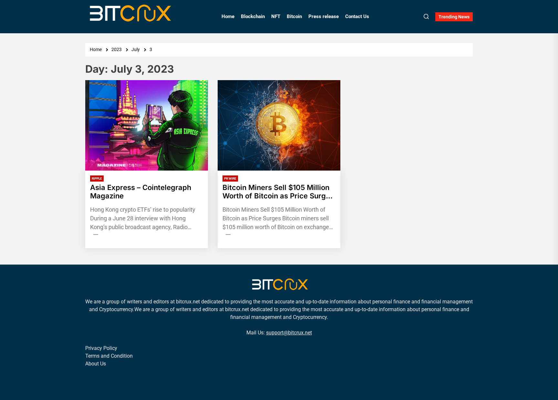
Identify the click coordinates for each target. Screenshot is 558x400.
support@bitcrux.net (289, 333)
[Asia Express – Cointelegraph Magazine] (146, 125)
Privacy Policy (101, 348)
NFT (275, 16)
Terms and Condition (109, 356)
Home (228, 16)
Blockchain (253, 16)
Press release (323, 16)
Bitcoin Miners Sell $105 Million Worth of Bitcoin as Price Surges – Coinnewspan (278, 191)
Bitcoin (294, 16)
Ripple (97, 178)
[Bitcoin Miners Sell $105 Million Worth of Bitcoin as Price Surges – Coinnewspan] (279, 125)
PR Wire (230, 178)
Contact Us (357, 16)
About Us (95, 364)
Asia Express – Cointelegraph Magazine (140, 191)
